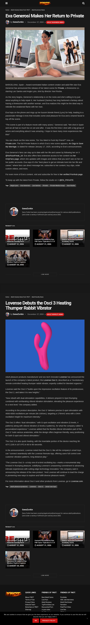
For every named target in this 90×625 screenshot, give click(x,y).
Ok (36, 620)
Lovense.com (77, 481)
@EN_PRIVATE (66, 180)
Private (61, 88)
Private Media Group (57, 185)
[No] (87, 618)
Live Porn (45, 600)
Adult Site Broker (66, 602)
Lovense (63, 377)
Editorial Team (30, 604)
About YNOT (29, 597)
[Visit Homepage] (45, 3)
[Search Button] (83, 3)
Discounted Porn (47, 607)
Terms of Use (30, 600)
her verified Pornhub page (71, 174)
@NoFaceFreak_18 (14, 156)
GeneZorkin (18, 22)
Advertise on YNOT (31, 607)
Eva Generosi (25, 185)
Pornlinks (63, 597)
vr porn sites (46, 609)
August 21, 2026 (16, 244)
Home (7, 10)
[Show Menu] (6, 3)
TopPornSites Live (48, 604)
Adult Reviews (47, 602)
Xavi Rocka (71, 185)
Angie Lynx (14, 185)
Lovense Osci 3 (50, 380)
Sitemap (28, 609)
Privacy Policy (30, 602)
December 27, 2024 (36, 22)
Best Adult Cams (47, 597)
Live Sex (63, 609)
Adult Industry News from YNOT (20, 10)
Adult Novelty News (37, 297)
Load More (45, 274)
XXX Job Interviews (67, 600)
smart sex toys (51, 486)
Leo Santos (36, 185)
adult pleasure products (19, 486)
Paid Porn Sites (65, 607)
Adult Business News (38, 10)
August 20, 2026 (16, 265)
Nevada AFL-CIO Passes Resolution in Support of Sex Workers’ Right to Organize (17, 260)
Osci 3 (40, 486)
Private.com (10, 143)
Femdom (63, 604)
